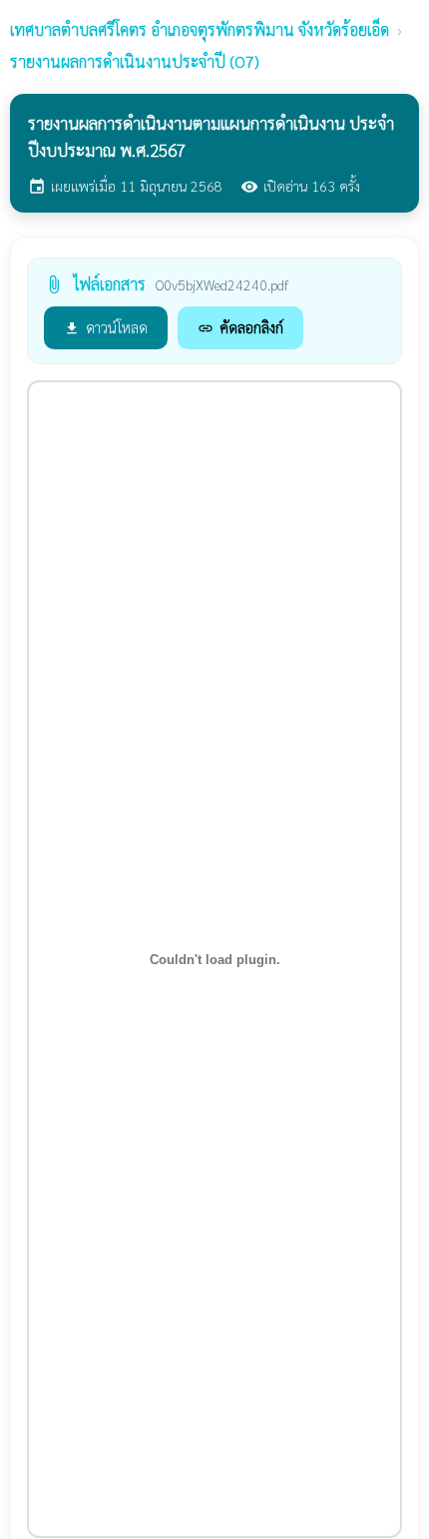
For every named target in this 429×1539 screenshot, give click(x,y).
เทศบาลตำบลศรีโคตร (199, 29)
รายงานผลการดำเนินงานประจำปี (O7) (134, 61)
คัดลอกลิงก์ (240, 326)
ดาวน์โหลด (106, 326)
